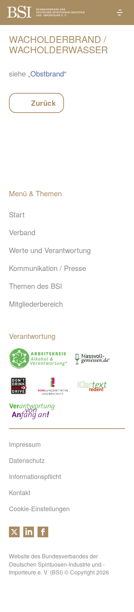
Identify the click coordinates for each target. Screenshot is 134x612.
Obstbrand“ (48, 73)
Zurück (43, 103)
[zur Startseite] (46, 15)
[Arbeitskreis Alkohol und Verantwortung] (38, 358)
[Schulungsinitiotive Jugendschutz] (53, 386)
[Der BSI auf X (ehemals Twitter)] (14, 534)
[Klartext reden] (92, 386)
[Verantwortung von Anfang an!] (32, 411)
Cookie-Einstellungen (39, 508)
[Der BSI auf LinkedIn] (28, 534)
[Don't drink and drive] (19, 386)
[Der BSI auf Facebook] (43, 534)
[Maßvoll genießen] (92, 358)
